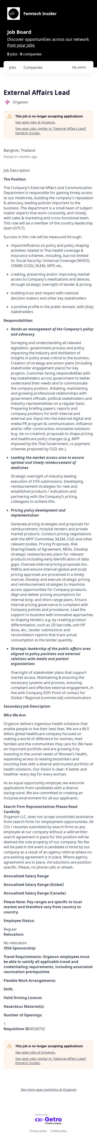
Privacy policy (38, 1131)
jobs (12, 67)
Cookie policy (59, 1131)
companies (33, 67)
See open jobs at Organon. (35, 122)
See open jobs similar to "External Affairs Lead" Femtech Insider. (51, 130)
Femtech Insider (40, 13)
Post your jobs (21, 45)
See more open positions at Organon (48, 1089)
